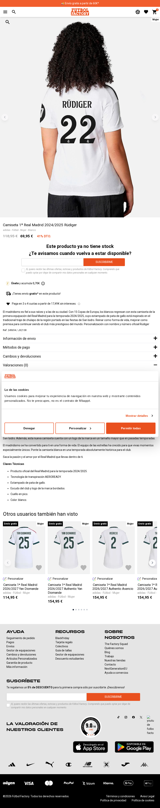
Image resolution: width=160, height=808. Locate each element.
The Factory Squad (116, 644)
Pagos (10, 642)
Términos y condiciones (120, 796)
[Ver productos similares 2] (76, 609)
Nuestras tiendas (115, 660)
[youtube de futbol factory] (150, 725)
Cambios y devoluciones (21, 654)
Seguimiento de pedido (20, 638)
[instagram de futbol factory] (126, 717)
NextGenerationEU (116, 668)
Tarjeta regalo (64, 642)
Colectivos (61, 646)
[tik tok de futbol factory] (118, 717)
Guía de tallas (63, 650)
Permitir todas (130, 428)
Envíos (10, 646)
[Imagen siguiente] (155, 117)
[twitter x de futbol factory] (141, 717)
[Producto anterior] (7, 562)
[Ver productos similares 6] (87, 609)
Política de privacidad (113, 800)
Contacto (110, 664)
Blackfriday (62, 638)
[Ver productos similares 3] (78, 609)
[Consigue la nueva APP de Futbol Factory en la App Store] (90, 747)
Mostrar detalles (137, 415)
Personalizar (77, 428)
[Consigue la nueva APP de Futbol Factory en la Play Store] (134, 747)
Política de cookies (143, 800)
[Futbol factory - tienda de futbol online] (80, 11)
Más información (16, 666)
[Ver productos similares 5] (84, 609)
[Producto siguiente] (152, 562)
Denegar (29, 428)
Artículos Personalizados (21, 658)
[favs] (146, 11)
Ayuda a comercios (116, 672)
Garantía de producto (19, 662)
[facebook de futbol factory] (133, 717)
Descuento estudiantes (69, 658)
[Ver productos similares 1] (73, 609)
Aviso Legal (147, 796)
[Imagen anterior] (4, 117)
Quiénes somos (114, 648)
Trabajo (109, 656)
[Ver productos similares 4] (81, 609)
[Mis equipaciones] (137, 11)
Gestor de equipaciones (20, 650)
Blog (107, 652)
